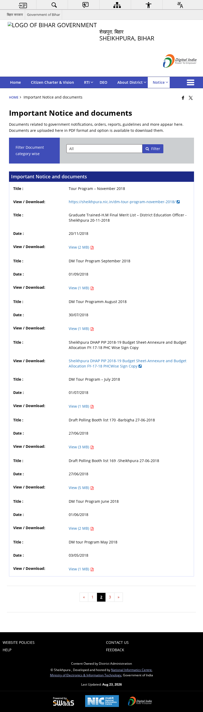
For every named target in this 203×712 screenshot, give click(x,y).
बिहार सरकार (15, 14)
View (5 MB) (79, 487)
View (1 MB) (79, 287)
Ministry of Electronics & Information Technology (85, 675)
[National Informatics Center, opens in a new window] (102, 701)
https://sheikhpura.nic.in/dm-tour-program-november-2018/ (123, 201)
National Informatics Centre (131, 670)
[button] (191, 82)
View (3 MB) (79, 446)
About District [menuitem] (130, 82)
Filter (155, 148)
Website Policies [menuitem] (19, 642)
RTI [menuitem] (87, 82)
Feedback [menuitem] (115, 649)
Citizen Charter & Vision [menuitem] (52, 82)
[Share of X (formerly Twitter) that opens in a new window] (190, 98)
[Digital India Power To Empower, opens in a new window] (140, 701)
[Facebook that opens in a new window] (183, 98)
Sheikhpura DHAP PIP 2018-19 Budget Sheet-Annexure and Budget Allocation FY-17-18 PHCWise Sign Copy (127, 363)
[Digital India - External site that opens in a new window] (173, 72)
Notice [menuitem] (159, 82)
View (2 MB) (79, 247)
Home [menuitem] (15, 82)
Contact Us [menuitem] (117, 642)
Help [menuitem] (7, 649)
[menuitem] (22, 5)
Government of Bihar (43, 14)
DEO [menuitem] (103, 82)
